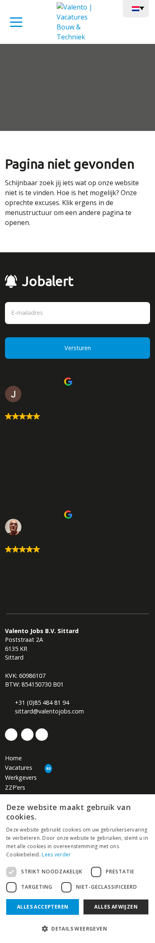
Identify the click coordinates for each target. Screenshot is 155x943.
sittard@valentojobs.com (48, 711)
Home (13, 758)
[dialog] (77, 868)
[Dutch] (136, 8)
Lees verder (56, 854)
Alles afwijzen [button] (116, 906)
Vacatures (18, 767)
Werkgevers (21, 777)
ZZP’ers (15, 787)
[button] (77, 928)
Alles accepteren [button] (42, 906)
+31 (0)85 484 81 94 (41, 702)
